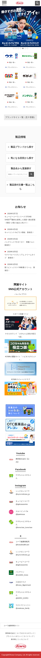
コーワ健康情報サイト (12, 625)
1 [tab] (13, 48)
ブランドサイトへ (12, 67)
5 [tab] (23, 48)
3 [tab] (18, 48)
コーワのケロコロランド (25, 633)
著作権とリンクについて (19, 639)
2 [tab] (16, 48)
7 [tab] (27, 48)
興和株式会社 (10, 633)
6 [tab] (25, 48)
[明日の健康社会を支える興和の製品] (20, 3)
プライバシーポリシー (14, 636)
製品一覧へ (12, 62)
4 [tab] (20, 48)
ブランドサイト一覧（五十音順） (20, 117)
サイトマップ (28, 636)
